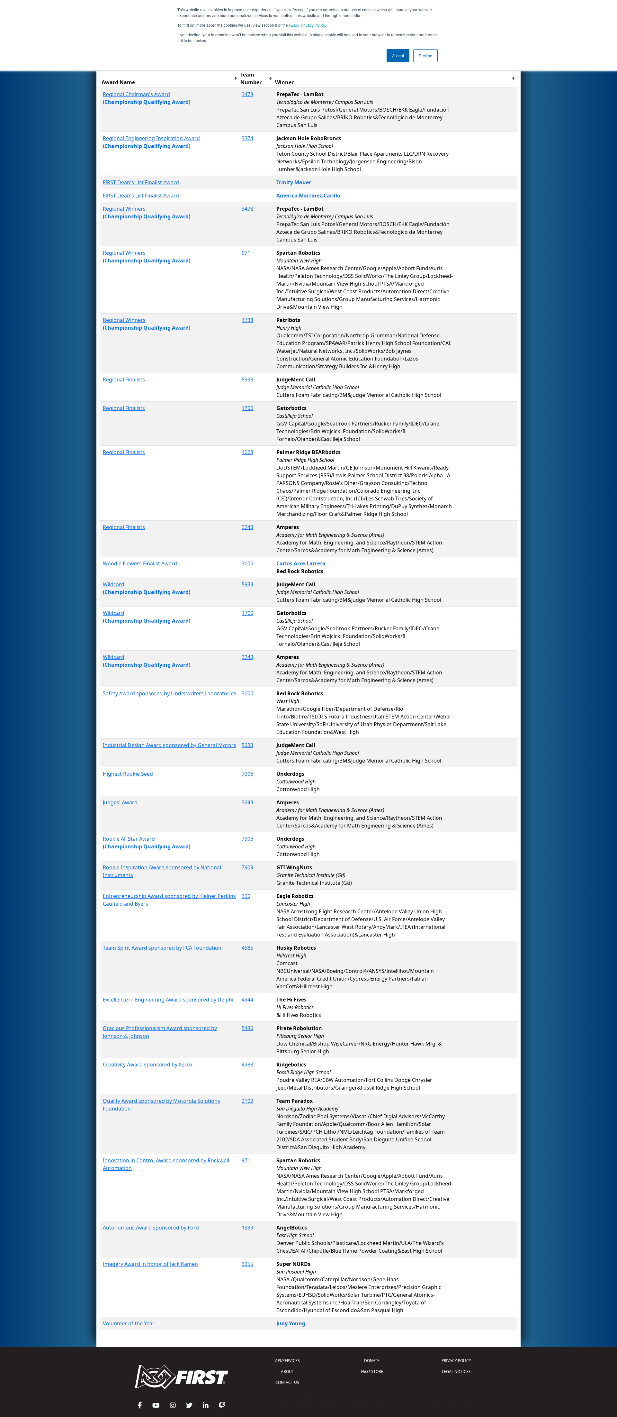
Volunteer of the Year (129, 1323)
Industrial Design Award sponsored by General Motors (169, 745)
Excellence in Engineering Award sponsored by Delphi (168, 999)
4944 (247, 999)
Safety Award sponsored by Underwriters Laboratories (169, 693)
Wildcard (113, 584)
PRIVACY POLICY (456, 1360)
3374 (247, 138)
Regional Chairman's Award (136, 94)
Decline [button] (425, 55)
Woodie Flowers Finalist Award (140, 563)
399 (246, 896)
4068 (247, 452)
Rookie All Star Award (129, 838)
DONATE (372, 1360)
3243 (247, 527)
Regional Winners (124, 208)
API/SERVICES (287, 1360)
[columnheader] (169, 78)
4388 (247, 1064)
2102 (247, 1100)
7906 (247, 773)
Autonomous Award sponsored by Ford (151, 1227)
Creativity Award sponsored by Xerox (147, 1064)
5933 (247, 379)
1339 (247, 1227)
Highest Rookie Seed (128, 773)
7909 (247, 867)
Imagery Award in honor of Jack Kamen (150, 1263)
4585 (247, 947)
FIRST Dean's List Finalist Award (141, 182)
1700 (247, 408)
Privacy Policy (307, 25)
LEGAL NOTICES (456, 1371)
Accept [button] (398, 55)
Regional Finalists (124, 379)
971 (246, 252)
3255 (247, 1263)
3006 (247, 563)
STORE (372, 1371)
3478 (247, 94)
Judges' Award (120, 802)
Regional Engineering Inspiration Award (151, 138)
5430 (247, 1028)
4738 (247, 320)
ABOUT (287, 1371)
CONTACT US (287, 1382)
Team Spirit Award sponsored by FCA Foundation (162, 947)
